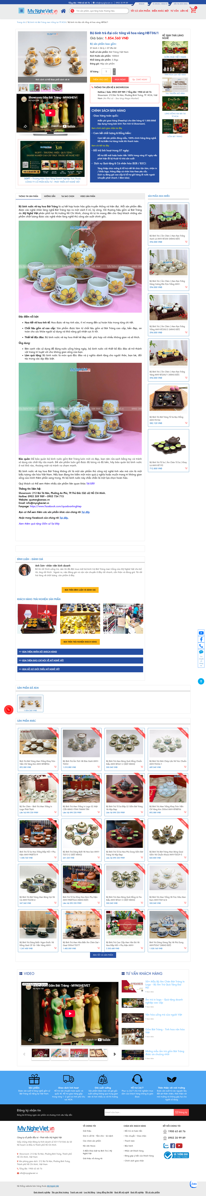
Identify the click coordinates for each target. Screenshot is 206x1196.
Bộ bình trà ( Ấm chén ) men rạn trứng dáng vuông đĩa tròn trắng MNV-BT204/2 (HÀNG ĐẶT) (167, 284)
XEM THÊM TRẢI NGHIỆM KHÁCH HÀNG (80, 642)
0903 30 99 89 (176, 1137)
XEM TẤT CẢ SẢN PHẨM (103, 955)
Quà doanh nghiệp (42, 1192)
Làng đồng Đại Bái (105, 1192)
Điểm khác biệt (160, 10)
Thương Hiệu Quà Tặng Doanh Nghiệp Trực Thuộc (56, 178)
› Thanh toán (129, 1141)
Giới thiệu (87, 1131)
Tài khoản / (157, 4)
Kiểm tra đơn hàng (180, 4)
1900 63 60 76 (176, 1131)
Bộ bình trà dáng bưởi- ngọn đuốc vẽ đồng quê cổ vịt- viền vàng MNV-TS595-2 (37, 945)
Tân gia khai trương (60, 1192)
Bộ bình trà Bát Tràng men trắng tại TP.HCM (47, 22)
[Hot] (38, 743)
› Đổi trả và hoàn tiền (133, 1131)
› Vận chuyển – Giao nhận (135, 1136)
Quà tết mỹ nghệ (121, 1192)
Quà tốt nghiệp (137, 1192)
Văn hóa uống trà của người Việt (163, 1014)
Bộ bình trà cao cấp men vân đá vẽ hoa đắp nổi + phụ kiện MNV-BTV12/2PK (122, 945)
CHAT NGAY (141, 79)
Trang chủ (21, 22)
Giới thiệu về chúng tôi (92, 1158)
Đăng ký (164, 4)
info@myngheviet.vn (104, 3)
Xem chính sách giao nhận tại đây (107, 128)
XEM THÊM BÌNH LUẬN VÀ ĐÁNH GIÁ (80, 590)
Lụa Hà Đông (89, 1192)
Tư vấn (175, 10)
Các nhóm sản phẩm (92, 1141)
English (141, 4)
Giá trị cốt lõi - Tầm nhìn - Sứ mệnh (98, 1136)
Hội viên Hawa (89, 1146)
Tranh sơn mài (76, 1192)
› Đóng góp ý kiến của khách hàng (139, 1156)
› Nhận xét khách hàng (134, 1151)
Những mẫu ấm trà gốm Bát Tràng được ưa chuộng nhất (164, 1053)
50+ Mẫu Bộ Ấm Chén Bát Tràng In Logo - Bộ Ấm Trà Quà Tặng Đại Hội (165, 984)
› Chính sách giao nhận (134, 1161)
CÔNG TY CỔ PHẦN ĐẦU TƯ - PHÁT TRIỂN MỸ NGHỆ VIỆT (52, 182)
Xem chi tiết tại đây (100, 146)
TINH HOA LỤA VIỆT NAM (175, 74)
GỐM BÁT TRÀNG (175, 136)
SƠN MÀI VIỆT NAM (175, 57)
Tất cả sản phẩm (140, 10)
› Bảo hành (128, 1146)
